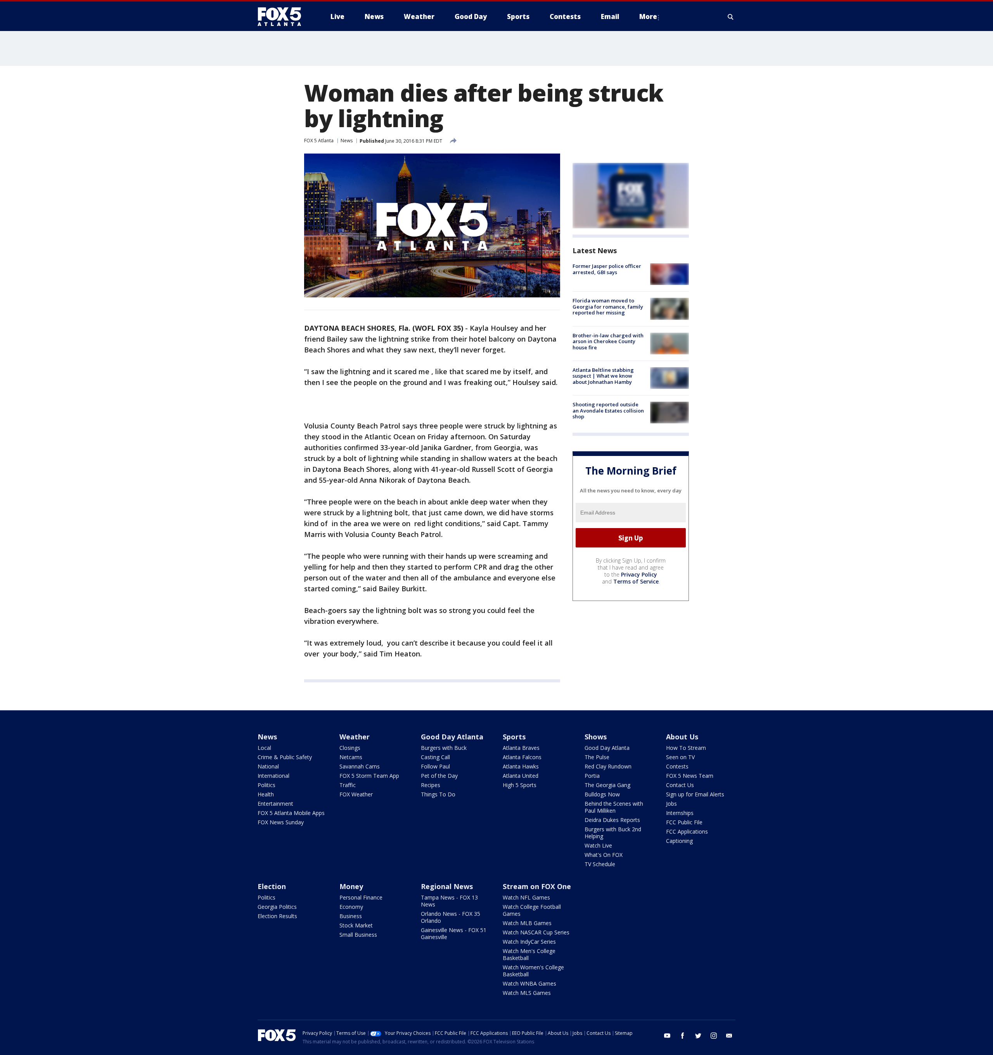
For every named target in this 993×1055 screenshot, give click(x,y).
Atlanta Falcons (522, 757)
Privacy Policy (639, 574)
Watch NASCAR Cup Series (536, 932)
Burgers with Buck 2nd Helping (613, 832)
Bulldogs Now (602, 794)
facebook (682, 1035)
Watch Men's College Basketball (529, 954)
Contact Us (680, 785)
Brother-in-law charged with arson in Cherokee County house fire (608, 341)
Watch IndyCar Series (529, 941)
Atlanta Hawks (521, 766)
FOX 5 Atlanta (319, 140)
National (268, 766)
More (648, 16)
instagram (714, 1035)
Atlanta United (520, 775)
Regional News (447, 886)
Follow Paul (435, 766)
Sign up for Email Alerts (695, 794)
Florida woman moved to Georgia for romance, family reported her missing (608, 306)
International (273, 775)
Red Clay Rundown (608, 766)
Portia (592, 775)
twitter (698, 1035)
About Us (682, 736)
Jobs (671, 803)
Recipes (430, 785)
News (347, 140)
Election (272, 886)
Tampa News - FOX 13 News (449, 901)
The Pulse (597, 757)
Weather (354, 736)
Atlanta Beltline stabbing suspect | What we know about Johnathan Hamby (603, 375)
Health (266, 794)
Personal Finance (360, 897)
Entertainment (275, 803)
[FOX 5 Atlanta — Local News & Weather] (283, 16)
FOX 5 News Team (689, 775)
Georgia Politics (277, 906)
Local (264, 747)
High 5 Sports (519, 785)
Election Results (277, 916)
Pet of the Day (439, 775)
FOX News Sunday (281, 822)
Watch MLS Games (527, 992)
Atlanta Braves (521, 747)
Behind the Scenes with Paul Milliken (614, 807)
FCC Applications (687, 831)
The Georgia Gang (607, 785)
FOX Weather (356, 794)
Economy (351, 906)
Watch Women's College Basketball (533, 970)
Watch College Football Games (532, 910)
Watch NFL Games (526, 897)
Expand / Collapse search (730, 16)
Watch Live (598, 845)
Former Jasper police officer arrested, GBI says (607, 269)
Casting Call (435, 757)
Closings (349, 747)
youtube (667, 1035)
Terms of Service (636, 581)
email (729, 1035)
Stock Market (356, 925)
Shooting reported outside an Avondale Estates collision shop (608, 410)
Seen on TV (680, 757)
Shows (596, 736)
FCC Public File (684, 822)
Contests (677, 766)
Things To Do (438, 794)
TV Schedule (600, 864)
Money (351, 886)
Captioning (679, 840)
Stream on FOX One (537, 886)
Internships (680, 813)
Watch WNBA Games (529, 983)
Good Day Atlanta (452, 736)
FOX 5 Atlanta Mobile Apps (291, 813)
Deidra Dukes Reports (612, 820)
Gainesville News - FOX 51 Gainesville (453, 933)
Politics (266, 785)
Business (350, 916)
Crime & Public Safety (285, 757)
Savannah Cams (359, 766)
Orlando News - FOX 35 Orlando (450, 917)
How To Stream (686, 747)
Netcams (350, 757)
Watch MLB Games (527, 923)
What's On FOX (604, 854)
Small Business (358, 934)
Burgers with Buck (444, 747)
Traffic (347, 785)
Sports (514, 736)
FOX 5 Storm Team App (369, 775)
